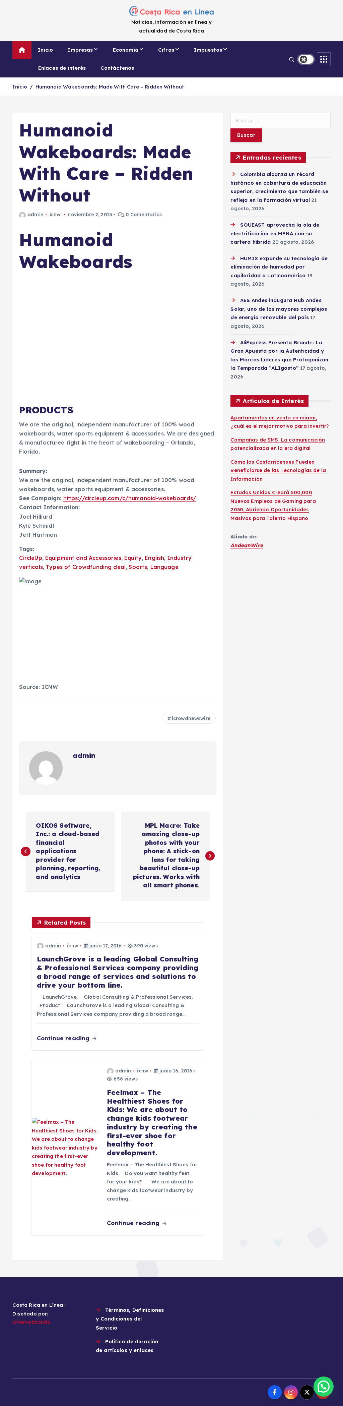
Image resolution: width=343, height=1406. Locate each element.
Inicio (45, 50)
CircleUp (30, 557)
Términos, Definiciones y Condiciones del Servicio (130, 1319)
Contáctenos (117, 68)
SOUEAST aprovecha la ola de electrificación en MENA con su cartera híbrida (274, 233)
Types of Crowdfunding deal (86, 567)
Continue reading (64, 1038)
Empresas (80, 50)
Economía (125, 50)
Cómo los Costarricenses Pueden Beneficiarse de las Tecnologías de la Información (278, 470)
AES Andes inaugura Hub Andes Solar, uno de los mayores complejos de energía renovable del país (278, 308)
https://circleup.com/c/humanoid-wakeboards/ (129, 498)
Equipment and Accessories (83, 557)
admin (35, 215)
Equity (133, 557)
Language (164, 567)
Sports (138, 567)
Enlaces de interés (62, 68)
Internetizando (31, 1322)
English (154, 557)
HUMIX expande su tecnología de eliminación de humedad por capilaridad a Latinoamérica (279, 267)
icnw (55, 215)
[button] (324, 1386)
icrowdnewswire (191, 718)
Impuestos (208, 50)
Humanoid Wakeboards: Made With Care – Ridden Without (110, 86)
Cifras (166, 50)
